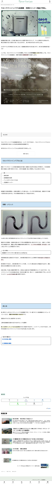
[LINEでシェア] (43, 386)
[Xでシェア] (8, 383)
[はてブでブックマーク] (31, 386)
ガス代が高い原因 (6, 339)
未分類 (3, 394)
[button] (34, 403)
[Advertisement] (26, 119)
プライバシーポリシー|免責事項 (38, 479)
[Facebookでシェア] (8, 386)
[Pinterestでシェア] (14, 390)
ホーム (13, 479)
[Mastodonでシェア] (20, 383)
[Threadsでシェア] (20, 386)
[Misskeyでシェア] (43, 383)
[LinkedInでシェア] (26, 390)
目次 (24, 153)
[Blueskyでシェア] (31, 383)
